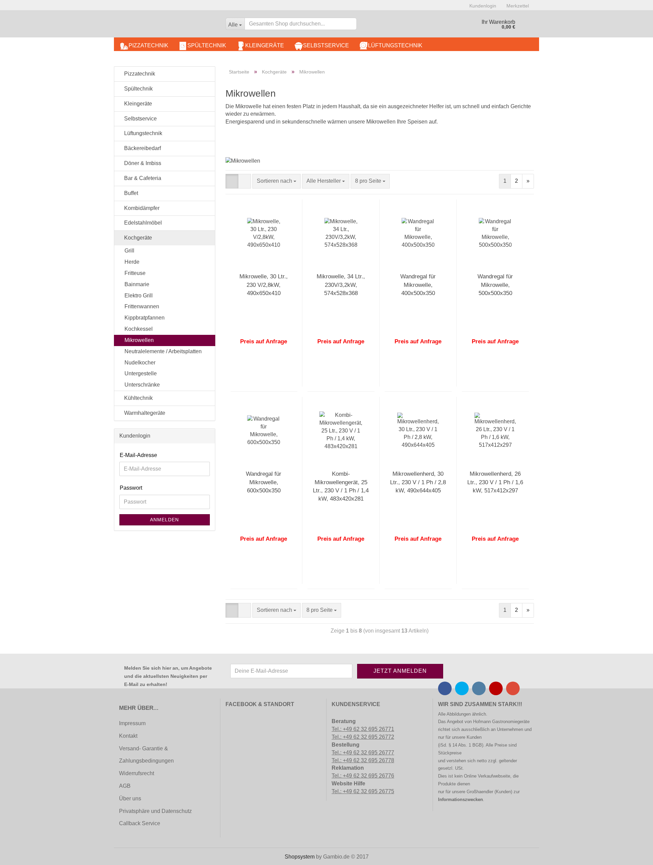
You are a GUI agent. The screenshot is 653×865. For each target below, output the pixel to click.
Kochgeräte (137, 238)
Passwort (131, 488)
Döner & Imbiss (142, 163)
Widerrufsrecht (136, 773)
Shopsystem (300, 857)
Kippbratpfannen (144, 318)
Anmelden (164, 519)
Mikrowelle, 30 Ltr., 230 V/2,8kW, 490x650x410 (263, 284)
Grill (129, 251)
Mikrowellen (139, 340)
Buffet (130, 193)
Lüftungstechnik (395, 45)
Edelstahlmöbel (142, 223)
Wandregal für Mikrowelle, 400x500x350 (418, 284)
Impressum (132, 723)
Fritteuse (135, 273)
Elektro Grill (138, 295)
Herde (131, 262)
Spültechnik (206, 45)
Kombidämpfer (141, 208)
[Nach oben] (19, 854)
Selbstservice (326, 45)
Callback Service (139, 823)
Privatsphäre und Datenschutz (155, 811)
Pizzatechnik (148, 45)
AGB (125, 786)
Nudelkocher (139, 362)
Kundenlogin (482, 6)
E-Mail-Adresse (138, 455)
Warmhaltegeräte (144, 413)
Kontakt (128, 736)
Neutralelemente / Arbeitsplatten (163, 351)
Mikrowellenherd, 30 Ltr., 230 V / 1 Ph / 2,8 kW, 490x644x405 (418, 482)
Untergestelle (140, 373)
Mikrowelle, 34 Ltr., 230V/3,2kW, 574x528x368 (341, 284)
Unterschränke (142, 385)
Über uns (130, 798)
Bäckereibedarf (142, 148)
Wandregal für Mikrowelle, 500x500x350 (495, 284)
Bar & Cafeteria (142, 178)
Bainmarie (136, 284)
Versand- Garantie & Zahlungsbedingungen (146, 755)
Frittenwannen (141, 306)
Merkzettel (517, 6)
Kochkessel (138, 329)
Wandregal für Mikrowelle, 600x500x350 (263, 482)
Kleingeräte (264, 45)
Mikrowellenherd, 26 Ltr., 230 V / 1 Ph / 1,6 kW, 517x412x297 (495, 482)
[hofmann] (167, 25)
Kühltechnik (138, 398)
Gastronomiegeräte (511, 721)
